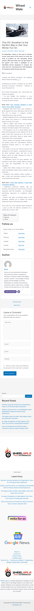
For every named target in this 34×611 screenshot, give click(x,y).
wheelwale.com (17, 605)
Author (6, 219)
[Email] (18, 291)
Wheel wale (4, 581)
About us (17, 551)
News (16, 51)
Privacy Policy (17, 556)
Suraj (6, 269)
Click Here (21, 233)
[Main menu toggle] (30, 7)
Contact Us (17, 554)
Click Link (21, 245)
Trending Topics (17, 558)
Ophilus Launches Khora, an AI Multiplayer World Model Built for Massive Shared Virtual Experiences (16, 411)
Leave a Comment (7, 51)
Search (4, 393)
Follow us (6, 217)
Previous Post (17, 302)
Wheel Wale (20, 7)
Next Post (17, 305)
